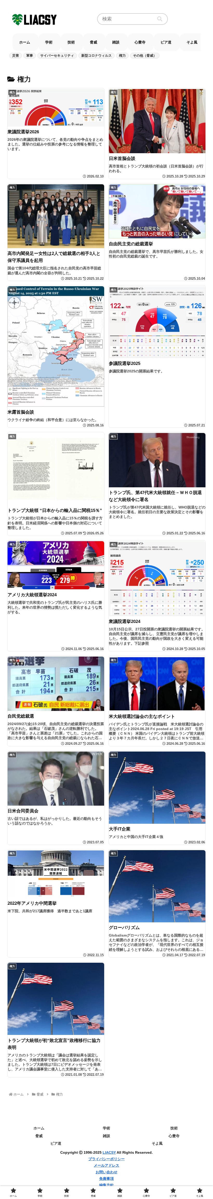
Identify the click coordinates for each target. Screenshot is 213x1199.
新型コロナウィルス (96, 55)
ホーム (39, 1128)
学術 (106, 1128)
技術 (174, 1128)
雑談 (106, 1136)
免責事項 (106, 1178)
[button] (160, 19)
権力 (122, 55)
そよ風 (157, 1143)
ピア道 (55, 1143)
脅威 (39, 1136)
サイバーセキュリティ (57, 55)
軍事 (29, 55)
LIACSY (109, 1152)
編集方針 (106, 1185)
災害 (15, 55)
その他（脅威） (145, 55)
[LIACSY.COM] (34, 19)
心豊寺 (174, 1136)
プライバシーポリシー (106, 1159)
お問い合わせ (106, 1172)
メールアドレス (106, 1165)
